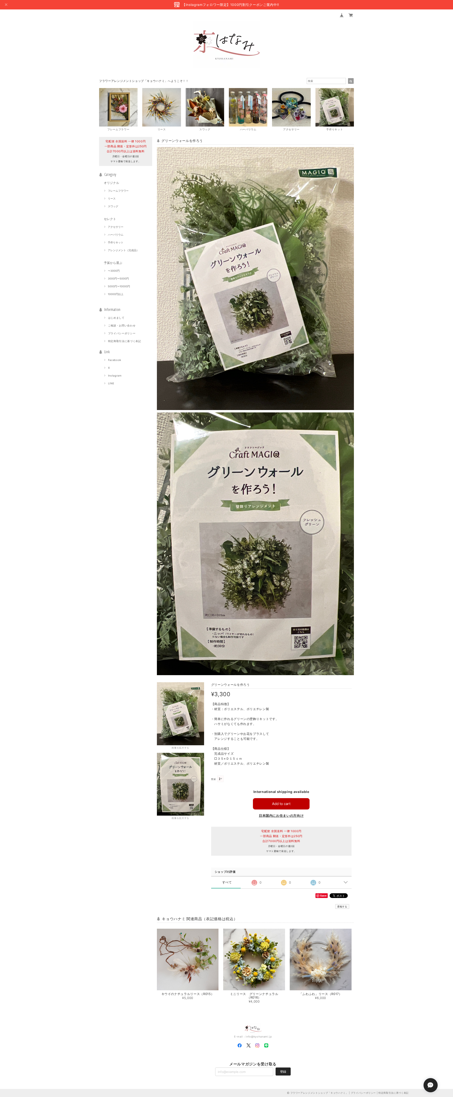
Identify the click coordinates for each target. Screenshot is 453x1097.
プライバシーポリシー (122, 333)
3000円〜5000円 (118, 278)
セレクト (110, 219)
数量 (213, 779)
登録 (283, 1071)
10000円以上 (115, 294)
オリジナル (111, 183)
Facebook (114, 360)
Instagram (115, 375)
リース (112, 198)
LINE (111, 383)
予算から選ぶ (113, 263)
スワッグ (113, 206)
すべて (227, 882)
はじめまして (116, 317)
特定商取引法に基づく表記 (124, 341)
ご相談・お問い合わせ (122, 325)
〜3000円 (114, 270)
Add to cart (281, 803)
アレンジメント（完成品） (123, 250)
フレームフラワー (118, 190)
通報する (342, 906)
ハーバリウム (115, 234)
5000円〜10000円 (119, 286)
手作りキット (115, 242)
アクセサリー (115, 227)
